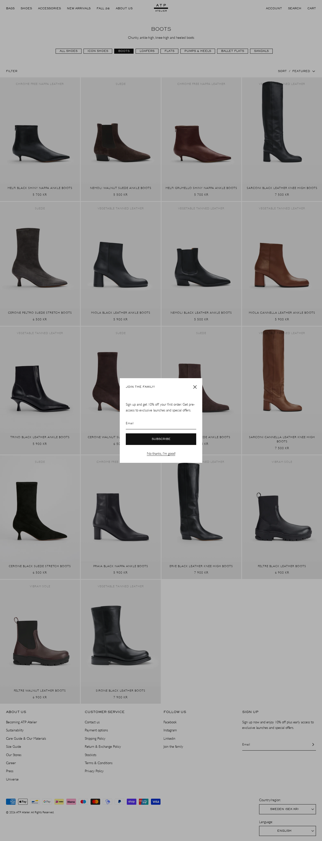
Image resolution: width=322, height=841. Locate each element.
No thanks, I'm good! (161, 453)
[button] (195, 387)
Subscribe (161, 439)
